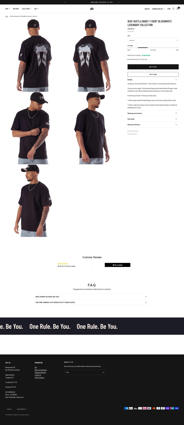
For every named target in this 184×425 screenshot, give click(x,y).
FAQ (36, 367)
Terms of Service (39, 378)
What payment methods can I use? (47, 297)
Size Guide (131, 119)
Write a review (117, 265)
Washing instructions (135, 113)
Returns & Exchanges (41, 370)
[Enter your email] (103, 372)
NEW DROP (16, 9)
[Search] (173, 8)
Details (130, 80)
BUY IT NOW (153, 74)
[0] (177, 8)
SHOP (6, 9)
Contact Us (38, 375)
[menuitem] (8, 8)
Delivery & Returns (134, 125)
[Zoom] (59, 24)
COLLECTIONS (26, 9)
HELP (35, 9)
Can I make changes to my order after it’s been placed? (55, 302)
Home (6, 16)
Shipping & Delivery (40, 372)
